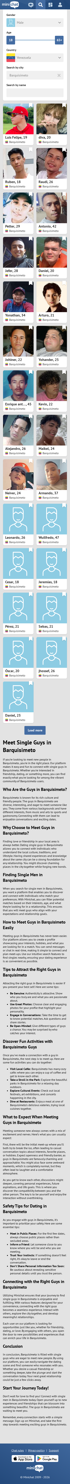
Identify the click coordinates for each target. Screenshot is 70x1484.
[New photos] (50, 4)
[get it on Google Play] (47, 1458)
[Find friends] (40, 4)
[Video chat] (30, 4)
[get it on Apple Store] (22, 1458)
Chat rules (17, 1450)
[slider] (10, 40)
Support (54, 1450)
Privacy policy (36, 1450)
